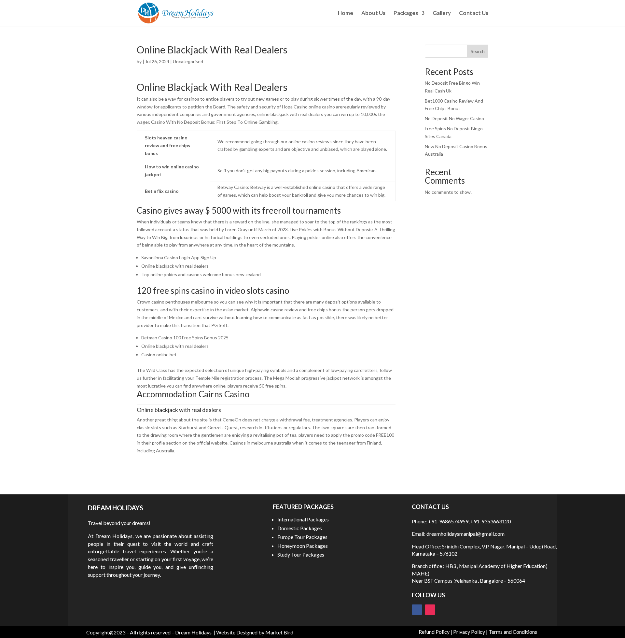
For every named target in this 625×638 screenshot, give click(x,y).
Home (345, 13)
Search (478, 51)
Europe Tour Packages (302, 537)
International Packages (303, 519)
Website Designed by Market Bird (254, 632)
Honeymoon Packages (302, 546)
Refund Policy (434, 632)
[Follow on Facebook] (417, 609)
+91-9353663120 (490, 521)
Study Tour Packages (300, 554)
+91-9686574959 (448, 521)
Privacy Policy (469, 632)
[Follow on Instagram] (430, 609)
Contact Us (473, 13)
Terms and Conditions (513, 632)
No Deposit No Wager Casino (454, 118)
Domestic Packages (299, 528)
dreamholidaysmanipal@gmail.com (465, 534)
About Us (373, 13)
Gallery (442, 13)
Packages (406, 13)
